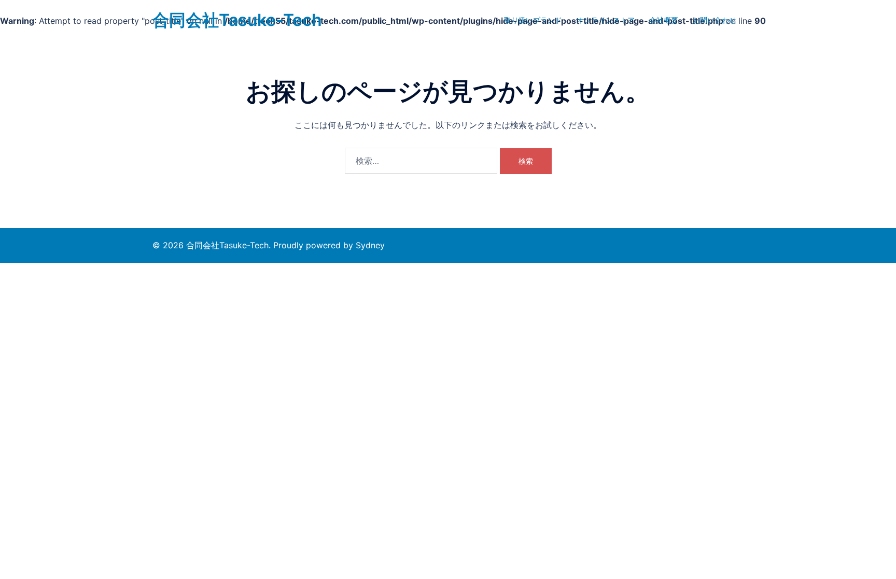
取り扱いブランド (533, 20)
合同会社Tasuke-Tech (237, 20)
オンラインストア (606, 20)
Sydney (370, 245)
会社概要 (663, 20)
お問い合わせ (714, 20)
